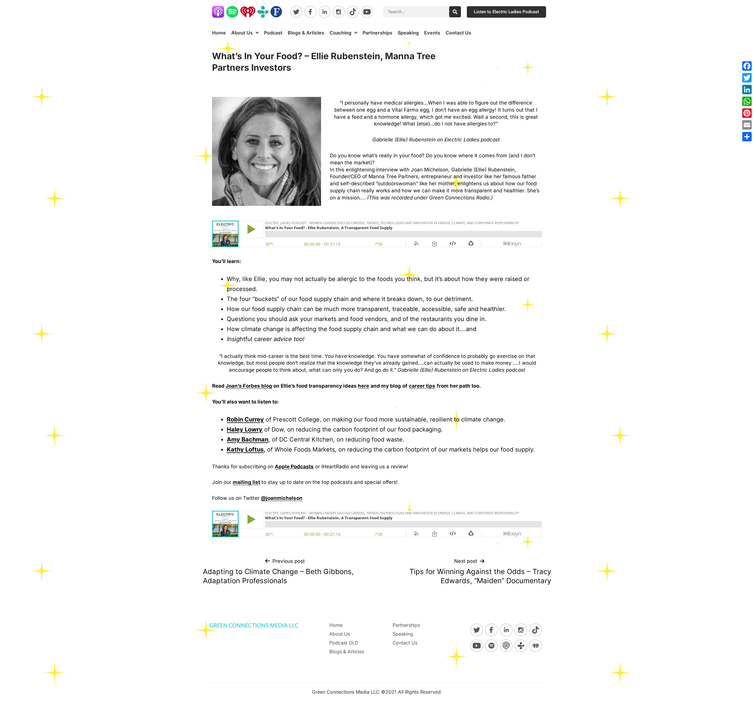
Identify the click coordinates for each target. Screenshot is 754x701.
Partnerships (377, 33)
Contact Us (458, 33)
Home (219, 33)
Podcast (273, 33)
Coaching (340, 33)
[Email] (747, 125)
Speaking (408, 33)
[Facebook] (747, 66)
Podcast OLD (343, 643)
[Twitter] (747, 78)
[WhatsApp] (747, 101)
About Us (242, 33)
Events (432, 33)
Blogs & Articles (306, 33)
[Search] (455, 11)
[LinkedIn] (747, 89)
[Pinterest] (747, 113)
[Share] (747, 137)
